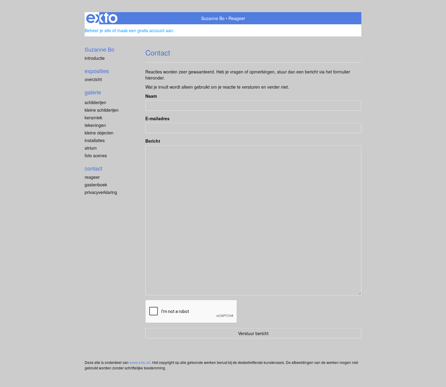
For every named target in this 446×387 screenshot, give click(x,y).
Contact (93, 168)
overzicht (93, 79)
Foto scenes (96, 155)
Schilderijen (95, 102)
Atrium (91, 148)
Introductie (95, 58)
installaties (95, 140)
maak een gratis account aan (145, 30)
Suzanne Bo (213, 18)
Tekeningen (95, 125)
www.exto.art (140, 362)
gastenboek (96, 185)
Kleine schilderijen (102, 110)
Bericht (152, 141)
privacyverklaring (101, 192)
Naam (151, 96)
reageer (92, 177)
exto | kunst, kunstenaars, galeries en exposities (102, 18)
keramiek (93, 117)
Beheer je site (98, 30)
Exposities (97, 71)
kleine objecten (99, 133)
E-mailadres (157, 118)
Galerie (93, 92)
